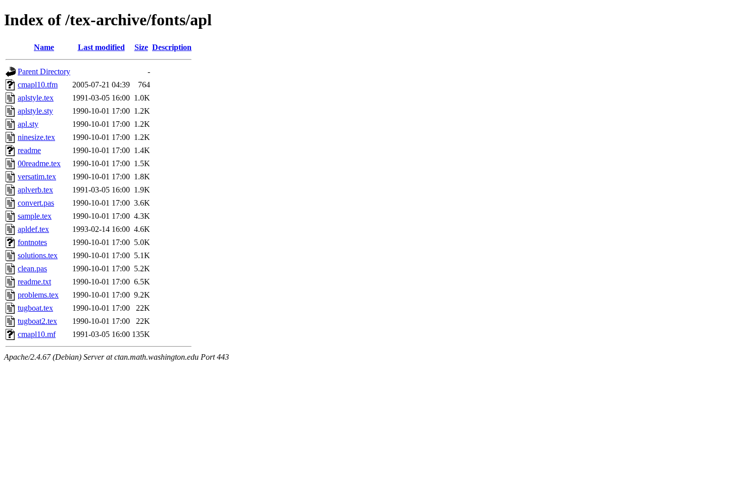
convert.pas (36, 203)
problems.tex (38, 295)
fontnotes (32, 242)
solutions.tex (38, 255)
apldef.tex (33, 229)
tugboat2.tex (37, 321)
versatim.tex (37, 176)
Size (141, 47)
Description (172, 47)
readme (29, 150)
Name (44, 47)
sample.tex (35, 216)
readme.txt (34, 281)
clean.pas (32, 268)
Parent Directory (44, 71)
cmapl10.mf (37, 334)
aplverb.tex (35, 189)
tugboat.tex (35, 308)
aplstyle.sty (35, 111)
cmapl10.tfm (38, 84)
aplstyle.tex (36, 97)
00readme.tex (39, 163)
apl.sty (28, 124)
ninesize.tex (36, 137)
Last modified (101, 47)
